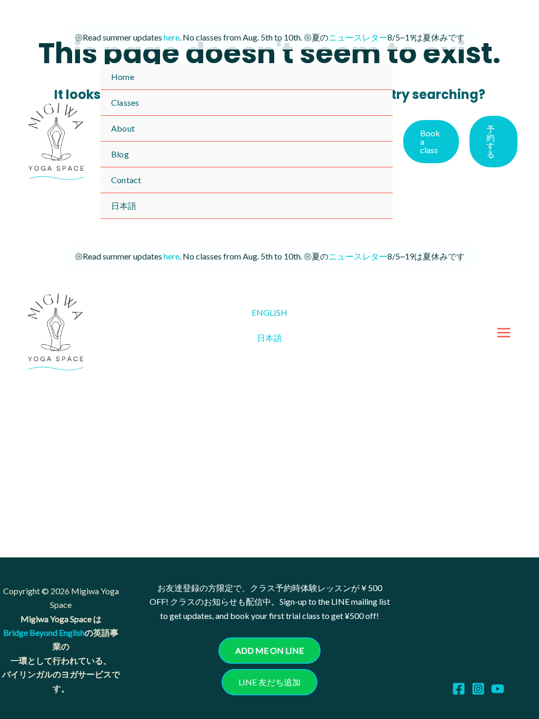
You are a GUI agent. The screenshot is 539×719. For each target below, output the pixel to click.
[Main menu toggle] (504, 332)
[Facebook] (458, 688)
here (171, 37)
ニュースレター (357, 37)
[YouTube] (497, 688)
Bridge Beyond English (44, 632)
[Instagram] (478, 688)
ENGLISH (269, 312)
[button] (431, 141)
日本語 (269, 338)
